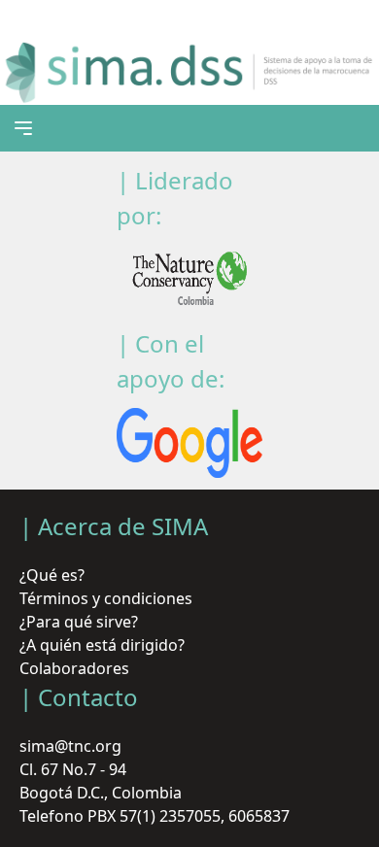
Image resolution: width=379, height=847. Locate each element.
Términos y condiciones (105, 598)
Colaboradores (74, 668)
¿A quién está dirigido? (102, 645)
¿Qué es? (52, 575)
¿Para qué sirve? (78, 621)
